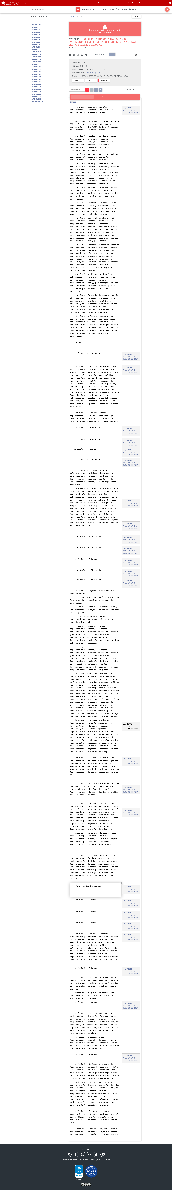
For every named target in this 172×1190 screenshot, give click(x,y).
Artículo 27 (36, 92)
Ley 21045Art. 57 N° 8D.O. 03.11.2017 (130, 937)
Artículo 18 (36, 69)
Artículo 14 (36, 59)
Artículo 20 (36, 74)
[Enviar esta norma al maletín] (70, 55)
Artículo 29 (36, 96)
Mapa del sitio (83, 1160)
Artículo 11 (36, 52)
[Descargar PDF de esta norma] (74, 55)
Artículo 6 (36, 40)
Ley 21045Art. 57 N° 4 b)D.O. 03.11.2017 (130, 526)
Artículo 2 (36, 30)
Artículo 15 (36, 62)
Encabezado (36, 25)
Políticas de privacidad (69, 1160)
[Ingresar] (167, 9)
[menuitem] (170, 3)
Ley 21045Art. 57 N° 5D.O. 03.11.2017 (130, 761)
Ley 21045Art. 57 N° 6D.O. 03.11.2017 (130, 789)
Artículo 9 (36, 47)
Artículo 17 (36, 67)
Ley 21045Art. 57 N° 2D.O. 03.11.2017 (130, 370)
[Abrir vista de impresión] (78, 55)
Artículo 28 (36, 94)
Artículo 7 (36, 42)
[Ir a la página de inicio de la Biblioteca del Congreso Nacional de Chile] (10, 3)
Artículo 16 (36, 64)
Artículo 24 (36, 84)
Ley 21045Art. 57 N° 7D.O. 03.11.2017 (130, 812)
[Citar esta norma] (86, 55)
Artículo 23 (36, 82)
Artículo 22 (36, 79)
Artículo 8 (36, 44)
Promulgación (37, 101)
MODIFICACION (78, 80)
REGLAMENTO (104, 80)
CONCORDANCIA (91, 80)
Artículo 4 (36, 35)
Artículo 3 (36, 32)
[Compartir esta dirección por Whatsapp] (139, 55)
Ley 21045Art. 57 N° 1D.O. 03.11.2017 (130, 110)
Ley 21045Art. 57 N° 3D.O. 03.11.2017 (130, 356)
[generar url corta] (112, 54)
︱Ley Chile (23, 3)
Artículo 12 (36, 54)
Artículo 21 (36, 77)
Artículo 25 (36, 87)
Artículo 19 (36, 72)
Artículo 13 (36, 57)
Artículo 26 (36, 89)
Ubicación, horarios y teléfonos (100, 1160)
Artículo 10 (36, 49)
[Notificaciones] (82, 55)
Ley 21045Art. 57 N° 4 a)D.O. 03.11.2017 (130, 503)
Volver (136, 16)
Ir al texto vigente (105, 32)
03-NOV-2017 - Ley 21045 (93, 73)
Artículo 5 (36, 37)
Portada (71, 16)
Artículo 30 (36, 99)
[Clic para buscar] (78, 9)
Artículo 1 (36, 27)
